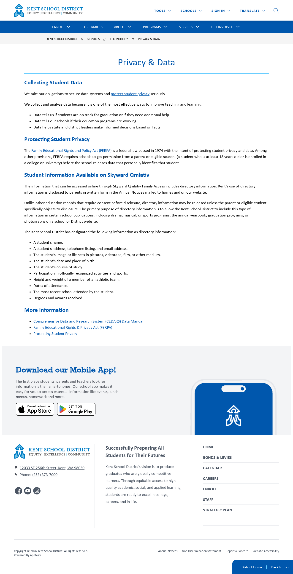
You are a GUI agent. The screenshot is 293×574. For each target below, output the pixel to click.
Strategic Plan (217, 510)
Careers (211, 478)
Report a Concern (237, 551)
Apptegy (35, 555)
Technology (119, 39)
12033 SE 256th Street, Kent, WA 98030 (52, 467)
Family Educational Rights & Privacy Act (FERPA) (72, 327)
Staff (208, 499)
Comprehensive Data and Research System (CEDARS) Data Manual (88, 321)
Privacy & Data (149, 39)
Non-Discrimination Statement (201, 551)
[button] (220, 10)
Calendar (212, 468)
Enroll (210, 489)
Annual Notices (167, 551)
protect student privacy (130, 93)
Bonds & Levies (217, 457)
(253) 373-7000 (44, 474)
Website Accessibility (266, 551)
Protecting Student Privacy (55, 333)
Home (208, 447)
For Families (92, 26)
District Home (251, 567)
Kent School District (61, 39)
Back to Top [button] (279, 567)
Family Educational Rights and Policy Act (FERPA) (71, 150)
